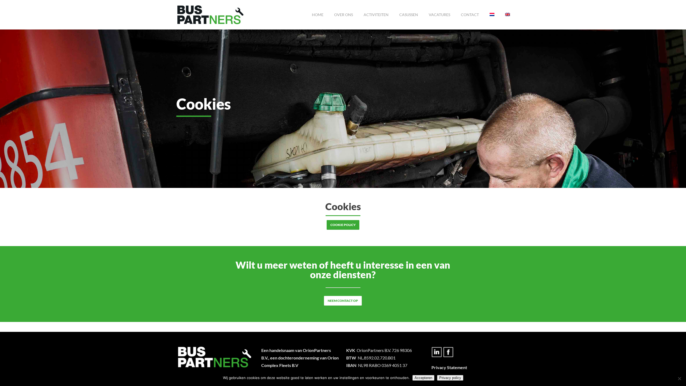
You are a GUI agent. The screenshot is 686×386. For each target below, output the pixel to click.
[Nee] (679, 378)
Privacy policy (450, 378)
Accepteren (423, 378)
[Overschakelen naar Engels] (507, 14)
